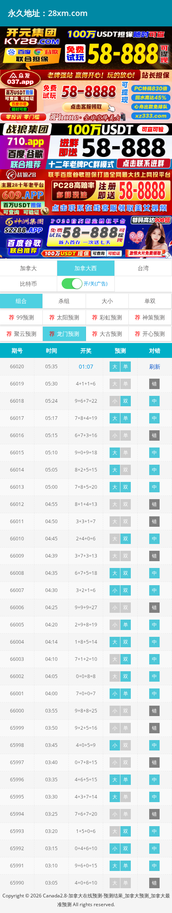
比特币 (28, 283)
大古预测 (111, 333)
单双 (150, 301)
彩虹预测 (111, 317)
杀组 (64, 301)
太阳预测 (68, 317)
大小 (107, 301)
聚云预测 (25, 333)
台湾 (143, 268)
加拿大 (28, 268)
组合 (21, 301)
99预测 (25, 317)
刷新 (154, 366)
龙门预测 (68, 333)
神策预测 (153, 317)
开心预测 (153, 333)
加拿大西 (85, 268)
